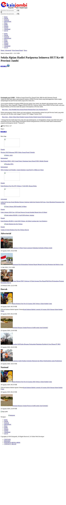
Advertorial (7, 29)
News (5, 23)
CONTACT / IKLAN (10, 444)
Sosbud (6, 27)
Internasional (7, 21)
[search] (18, 10)
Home (5, 17)
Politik (6, 24)
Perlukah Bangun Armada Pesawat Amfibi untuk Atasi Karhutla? (30, 327)
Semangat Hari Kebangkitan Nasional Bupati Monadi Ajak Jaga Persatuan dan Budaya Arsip (38, 264)
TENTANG (7, 439)
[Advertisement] (33, 83)
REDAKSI (7, 441)
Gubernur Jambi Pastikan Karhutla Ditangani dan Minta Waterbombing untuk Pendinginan (37, 361)
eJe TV (6, 30)
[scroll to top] (1, 448)
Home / (3, 50)
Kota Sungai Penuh (17, 50)
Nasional (6, 20)
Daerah (6, 18)
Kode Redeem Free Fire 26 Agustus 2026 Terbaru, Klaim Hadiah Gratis (32, 303)
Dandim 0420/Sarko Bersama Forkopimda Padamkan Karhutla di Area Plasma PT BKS (36, 344)
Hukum (6, 26)
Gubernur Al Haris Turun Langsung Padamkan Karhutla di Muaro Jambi (32, 248)
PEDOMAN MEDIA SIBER (12, 442)
